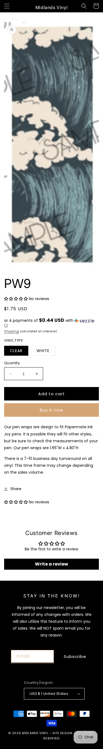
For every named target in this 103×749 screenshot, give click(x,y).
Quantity (12, 363)
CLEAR (16, 350)
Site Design (62, 733)
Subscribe (75, 656)
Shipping (11, 331)
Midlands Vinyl (35, 733)
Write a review (51, 564)
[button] (7, 6)
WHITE (43, 350)
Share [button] (15, 489)
